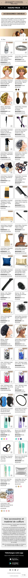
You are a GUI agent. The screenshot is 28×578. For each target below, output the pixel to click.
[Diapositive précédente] (1, 2)
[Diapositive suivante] (26, 2)
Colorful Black (15, 575)
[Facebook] (10, 570)
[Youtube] (15, 570)
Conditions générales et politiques (14, 573)
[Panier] (26, 7)
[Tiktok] (18, 570)
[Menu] (1, 7)
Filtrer (4, 39)
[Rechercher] (4, 7)
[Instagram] (13, 570)
